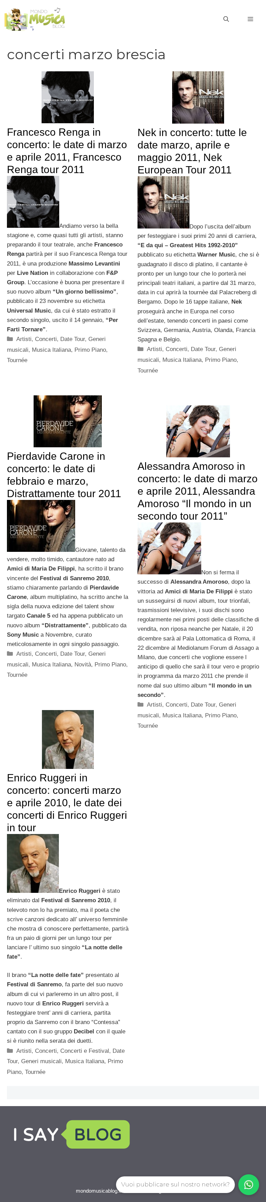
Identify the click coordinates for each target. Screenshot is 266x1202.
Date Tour (72, 339)
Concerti (46, 339)
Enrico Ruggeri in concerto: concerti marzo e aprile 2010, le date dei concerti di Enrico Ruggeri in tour (67, 802)
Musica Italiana (51, 350)
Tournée (17, 360)
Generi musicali (41, 1061)
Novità (82, 664)
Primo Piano (90, 350)
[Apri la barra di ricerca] (226, 19)
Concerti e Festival (84, 1051)
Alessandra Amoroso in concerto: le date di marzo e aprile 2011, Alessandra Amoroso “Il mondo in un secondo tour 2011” (198, 491)
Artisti (24, 339)
